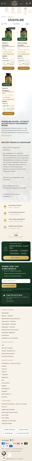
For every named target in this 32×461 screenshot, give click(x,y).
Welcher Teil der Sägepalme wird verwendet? (13, 178)
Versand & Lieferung (7, 356)
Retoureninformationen (8, 353)
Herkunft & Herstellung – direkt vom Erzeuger (14, 404)
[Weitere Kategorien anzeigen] (29, 11)
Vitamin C (4, 372)
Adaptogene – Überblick (8, 327)
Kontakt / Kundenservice (8, 351)
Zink (3, 380)
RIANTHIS (21, 458)
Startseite (3, 16)
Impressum (8, 449)
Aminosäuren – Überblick (8, 321)
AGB (3, 449)
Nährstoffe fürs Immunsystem (10, 329)
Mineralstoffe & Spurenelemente (11, 318)
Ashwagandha (5, 388)
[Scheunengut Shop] (14, 3)
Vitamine (4, 366)
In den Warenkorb (8, 68)
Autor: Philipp (5, 418)
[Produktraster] (27, 24)
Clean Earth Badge (7, 423)
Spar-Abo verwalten (7, 348)
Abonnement (5, 335)
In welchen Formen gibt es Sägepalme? (11, 195)
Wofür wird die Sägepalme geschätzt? (11, 149)
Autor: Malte (5, 415)
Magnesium (5, 377)
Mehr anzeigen (6, 135)
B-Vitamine (5, 374)
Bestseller (4, 391)
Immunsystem (6, 383)
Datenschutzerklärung (17, 449)
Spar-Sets (4, 397)
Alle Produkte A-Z (6, 394)
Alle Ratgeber (5, 313)
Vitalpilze (4, 386)
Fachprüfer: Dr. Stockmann (9, 420)
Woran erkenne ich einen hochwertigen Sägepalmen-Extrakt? (14, 187)
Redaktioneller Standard (8, 409)
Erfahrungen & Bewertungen (10, 412)
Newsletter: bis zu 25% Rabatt (10, 338)
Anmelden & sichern (9, 285)
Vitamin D (4, 369)
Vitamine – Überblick (7, 316)
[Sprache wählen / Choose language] (22, 3)
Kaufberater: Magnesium (8, 332)
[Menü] (2, 3)
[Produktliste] (30, 24)
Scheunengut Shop (9, 458)
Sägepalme (10, 16)
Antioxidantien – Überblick (9, 324)
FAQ (3, 345)
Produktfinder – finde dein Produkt (11, 363)
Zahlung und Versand (15, 451)
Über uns (4, 406)
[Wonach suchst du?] (6, 3)
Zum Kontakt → (10, 301)
